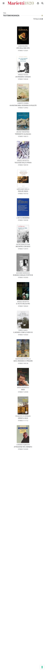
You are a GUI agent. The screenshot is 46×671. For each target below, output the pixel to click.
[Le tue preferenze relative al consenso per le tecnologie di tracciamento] (42, 667)
